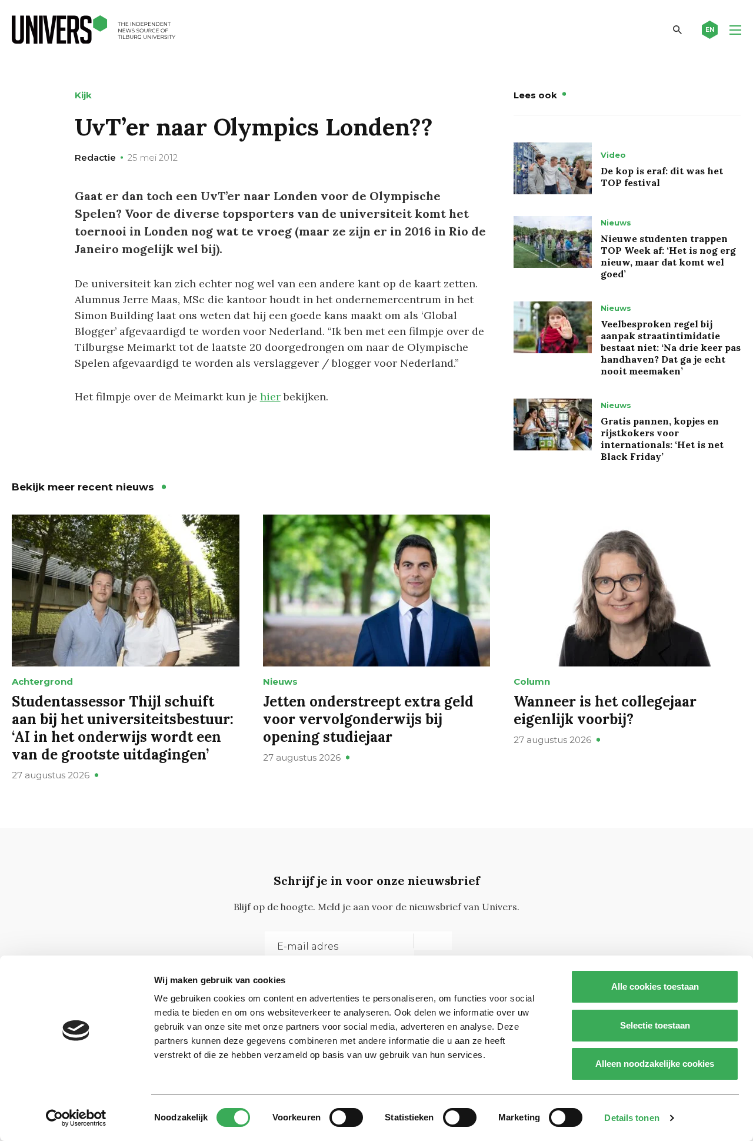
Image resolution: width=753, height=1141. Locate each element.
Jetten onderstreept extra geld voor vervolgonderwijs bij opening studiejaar (368, 719)
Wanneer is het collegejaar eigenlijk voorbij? (605, 710)
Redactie (95, 157)
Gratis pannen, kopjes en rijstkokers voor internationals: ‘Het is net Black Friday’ (662, 438)
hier (270, 396)
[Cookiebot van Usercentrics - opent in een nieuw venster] (76, 1118)
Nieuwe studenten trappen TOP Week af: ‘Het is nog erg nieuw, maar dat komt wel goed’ (668, 256)
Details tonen (631, 1118)
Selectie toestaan (655, 1025)
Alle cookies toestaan (655, 986)
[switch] (346, 1117)
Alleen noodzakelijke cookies (654, 1064)
